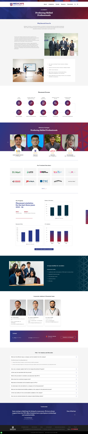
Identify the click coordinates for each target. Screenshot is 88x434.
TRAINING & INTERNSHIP (68, 337)
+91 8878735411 (34, 320)
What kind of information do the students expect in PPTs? (24, 382)
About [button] (45, 4)
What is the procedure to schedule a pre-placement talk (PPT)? (25, 375)
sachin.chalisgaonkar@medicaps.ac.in (35, 322)
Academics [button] (51, 4)
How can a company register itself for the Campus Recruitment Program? (27, 369)
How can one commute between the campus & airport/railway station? (27, 396)
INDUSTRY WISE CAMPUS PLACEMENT (44, 249)
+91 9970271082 (16, 321)
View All (43, 188)
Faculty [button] (57, 4)
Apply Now (67, 0)
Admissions (58, 0)
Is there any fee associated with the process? (21, 372)
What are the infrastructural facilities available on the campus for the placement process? (31, 389)
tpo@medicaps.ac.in (36, 337)
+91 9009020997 (51, 320)
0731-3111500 (19, 337)
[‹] (8, 142)
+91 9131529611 (39, 320)
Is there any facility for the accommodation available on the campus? (26, 392)
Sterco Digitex (55, 432)
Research (63, 4)
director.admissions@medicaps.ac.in (59, 429)
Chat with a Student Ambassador (86, 217)
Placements (70, 4)
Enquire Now (74, 0)
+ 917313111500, (45, 429)
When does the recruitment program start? (21, 379)
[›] (80, 142)
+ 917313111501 (50, 429)
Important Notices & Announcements (46, 0)
